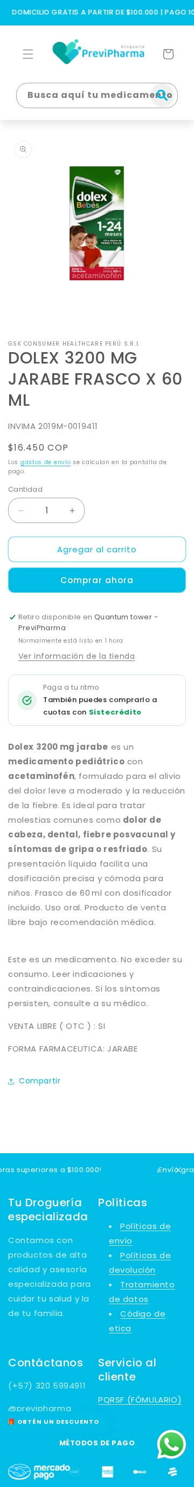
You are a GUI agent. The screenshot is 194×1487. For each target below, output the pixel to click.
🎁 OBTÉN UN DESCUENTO (53, 1421)
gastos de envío (45, 462)
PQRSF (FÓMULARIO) (140, 1399)
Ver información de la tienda (76, 656)
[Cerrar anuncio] (178, 1170)
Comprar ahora (97, 580)
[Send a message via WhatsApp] (172, 1444)
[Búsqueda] (162, 95)
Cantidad (25, 489)
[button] (28, 54)
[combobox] (97, 95)
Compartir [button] (39, 1080)
